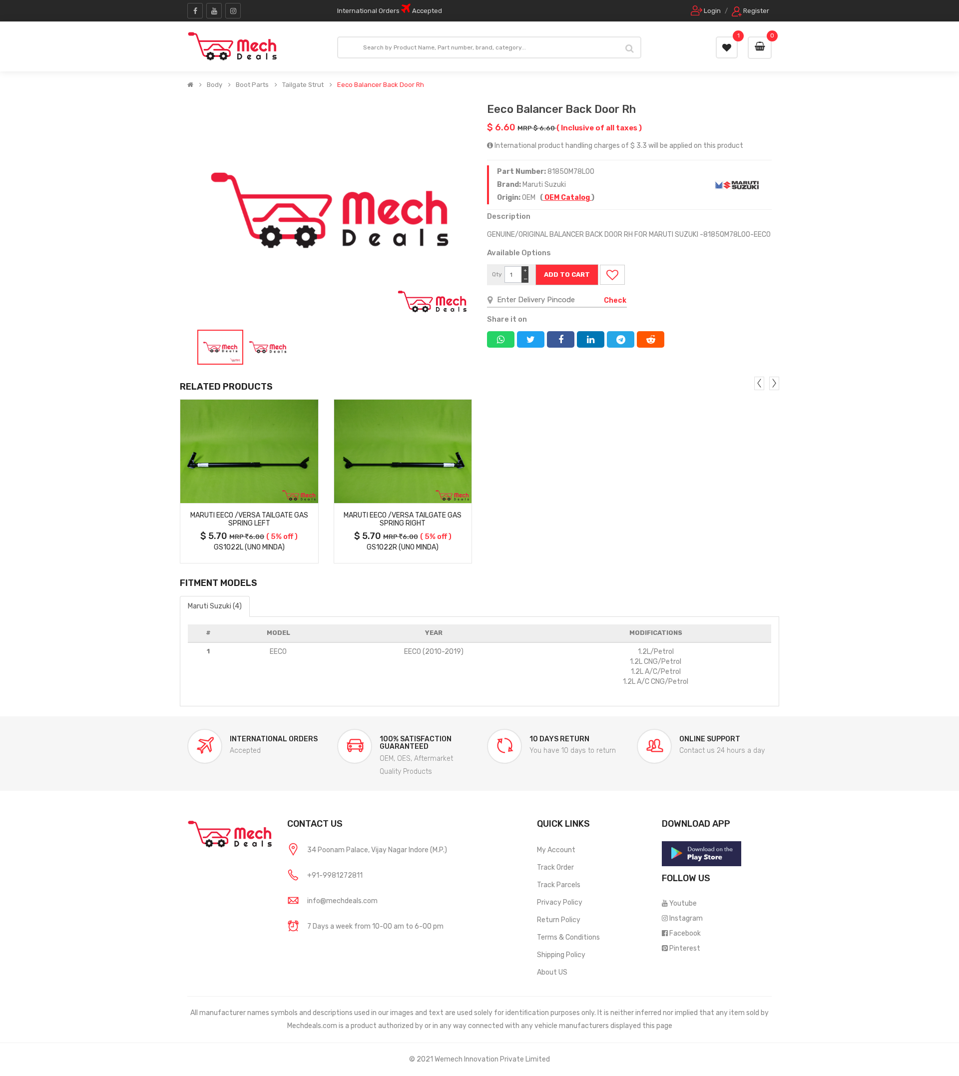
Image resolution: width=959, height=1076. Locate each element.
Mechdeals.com (312, 1026)
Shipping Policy (561, 955)
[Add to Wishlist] (612, 275)
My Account (556, 850)
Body (214, 84)
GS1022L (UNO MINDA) (249, 547)
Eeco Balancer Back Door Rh (380, 84)
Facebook (685, 933)
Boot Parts (252, 84)
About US (552, 972)
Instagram (686, 918)
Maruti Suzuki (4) (215, 606)
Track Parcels (558, 885)
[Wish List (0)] (727, 47)
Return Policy (558, 920)
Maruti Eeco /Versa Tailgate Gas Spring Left (249, 519)
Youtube (683, 903)
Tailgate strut (303, 84)
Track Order (555, 867)
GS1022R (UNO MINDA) (403, 547)
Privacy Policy (559, 902)
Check (615, 300)
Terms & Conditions (568, 937)
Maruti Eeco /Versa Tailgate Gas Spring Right (403, 519)
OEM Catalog (567, 197)
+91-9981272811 (335, 875)
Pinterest (684, 948)
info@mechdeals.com (342, 901)
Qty (497, 274)
